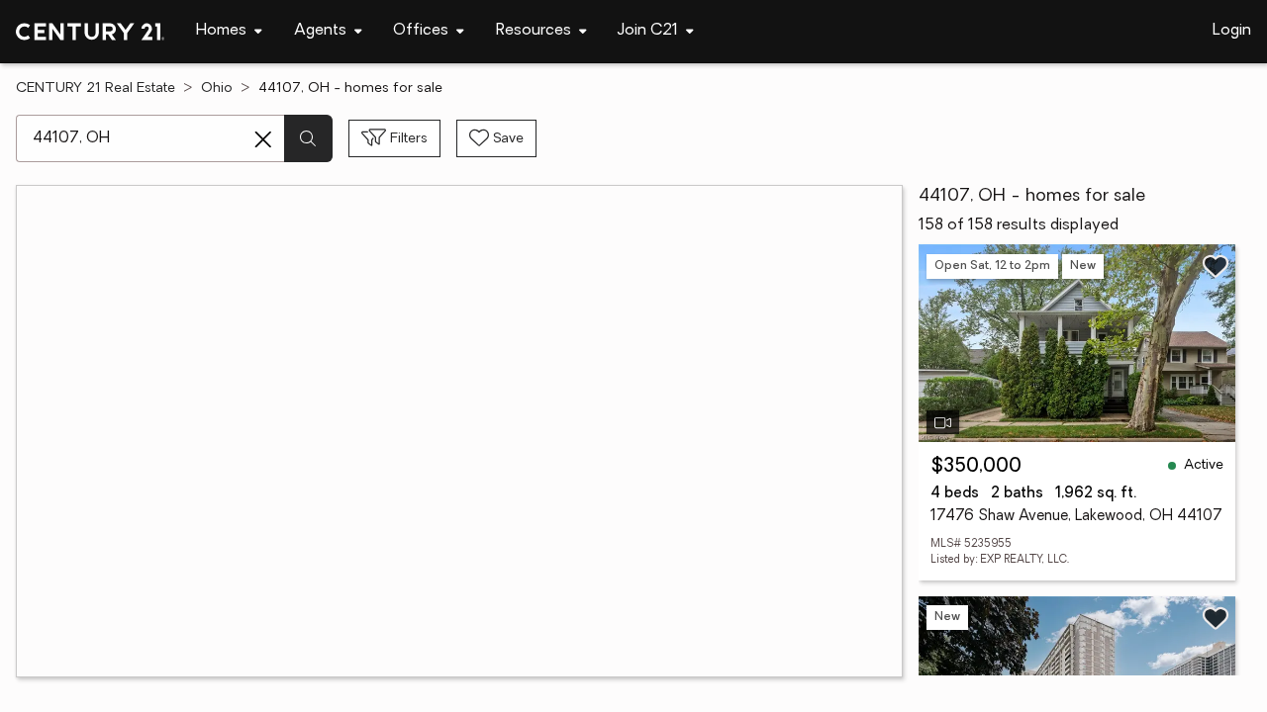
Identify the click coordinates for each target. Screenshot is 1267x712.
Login (1232, 31)
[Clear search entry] (263, 139)
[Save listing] (1215, 266)
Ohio (217, 88)
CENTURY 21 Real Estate (95, 88)
